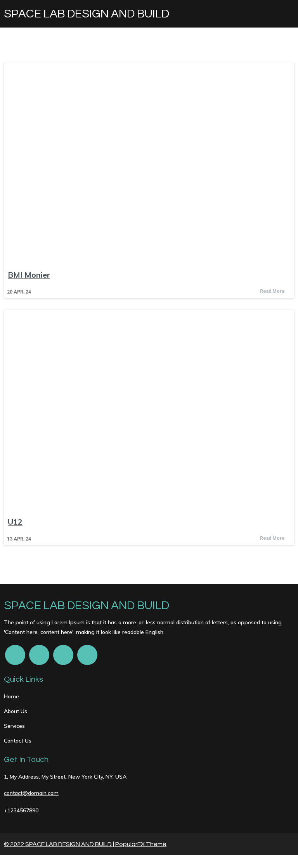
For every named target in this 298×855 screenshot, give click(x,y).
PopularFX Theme (140, 844)
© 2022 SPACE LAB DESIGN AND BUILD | (59, 844)
